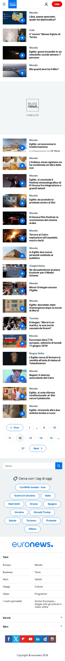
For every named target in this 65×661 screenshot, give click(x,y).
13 (30, 437)
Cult (31, 30)
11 (9, 437)
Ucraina (19, 512)
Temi (5, 557)
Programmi (41, 593)
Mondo (33, 12)
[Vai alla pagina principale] (12, 4)
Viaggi (6, 586)
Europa (7, 564)
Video (6, 593)
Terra (38, 572)
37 (22, 448)
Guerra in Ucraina (24, 495)
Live (57, 4)
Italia (48, 495)
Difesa (32, 528)
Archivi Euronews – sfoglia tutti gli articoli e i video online (48, 604)
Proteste (51, 520)
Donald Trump (42, 512)
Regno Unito (36, 353)
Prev (16, 427)
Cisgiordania (37, 265)
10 (54, 427)
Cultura (39, 586)
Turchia (33, 318)
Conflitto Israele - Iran (33, 487)
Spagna (52, 503)
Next (36, 448)
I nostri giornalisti (12, 601)
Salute (12, 520)
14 (41, 437)
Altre (5, 626)
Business (8, 572)
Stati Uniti (14, 503)
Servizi (7, 617)
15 (51, 437)
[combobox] (32, 465)
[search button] (58, 465)
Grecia (34, 503)
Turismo (31, 520)
